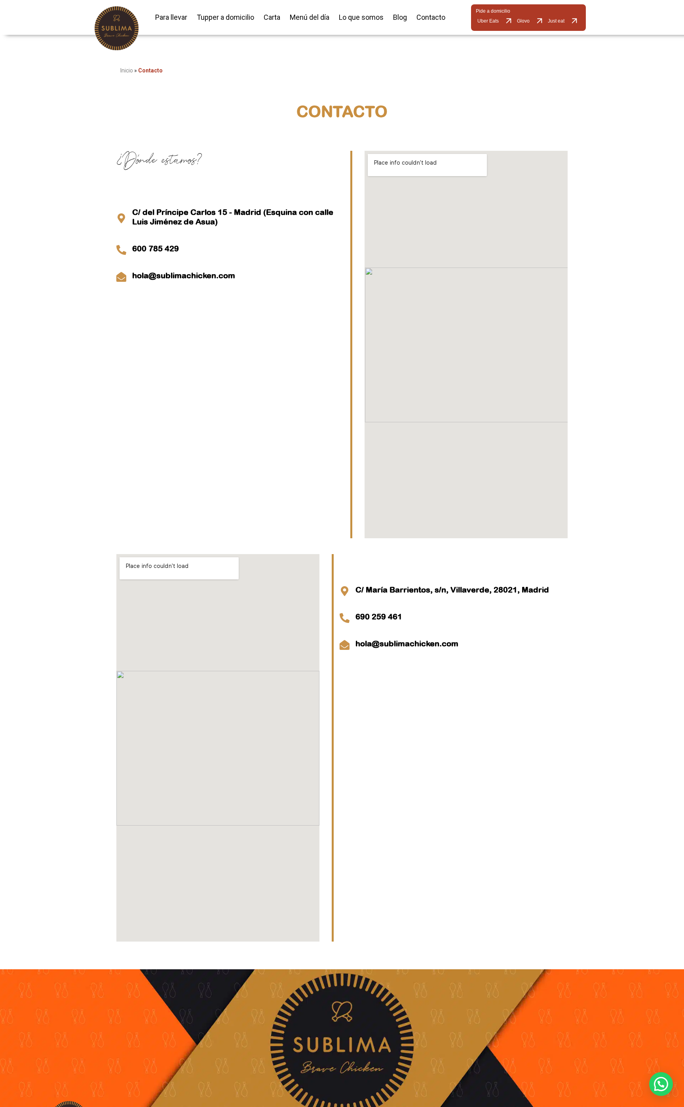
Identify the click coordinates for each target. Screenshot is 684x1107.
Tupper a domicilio (225, 17)
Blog (400, 17)
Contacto (430, 17)
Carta (272, 17)
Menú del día (309, 17)
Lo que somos (361, 17)
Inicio (126, 70)
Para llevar (171, 17)
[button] (661, 1084)
